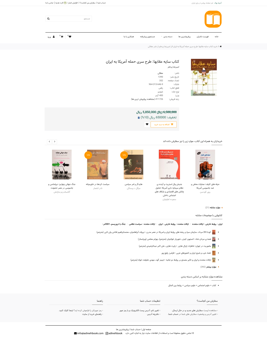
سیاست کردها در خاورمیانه (97, 184)
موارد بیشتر (211, 267)
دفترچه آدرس (153, 314)
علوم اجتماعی (204, 285)
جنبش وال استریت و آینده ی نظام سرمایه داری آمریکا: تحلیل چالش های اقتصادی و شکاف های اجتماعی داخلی (169, 189)
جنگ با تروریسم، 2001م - (113, 224)
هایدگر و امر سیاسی (133, 184)
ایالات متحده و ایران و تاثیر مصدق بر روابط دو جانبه (189, 260)
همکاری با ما (129, 36)
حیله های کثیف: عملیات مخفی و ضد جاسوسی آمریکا (205, 186)
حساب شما (101, 3)
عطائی (160, 73)
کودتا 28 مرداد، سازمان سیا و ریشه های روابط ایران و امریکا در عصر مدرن (179, 232)
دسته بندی (167, 36)
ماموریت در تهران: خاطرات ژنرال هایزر (195, 246)
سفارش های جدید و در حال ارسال (187, 310)
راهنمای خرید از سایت (92, 314)
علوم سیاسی (189, 285)
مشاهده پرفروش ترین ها (143, 99)
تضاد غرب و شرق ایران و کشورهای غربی (194, 253)
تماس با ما (49, 3)
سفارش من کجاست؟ (87, 3)
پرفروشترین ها (184, 36)
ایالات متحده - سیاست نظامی (142, 224)
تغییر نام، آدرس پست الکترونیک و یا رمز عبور (139, 310)
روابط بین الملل (175, 285)
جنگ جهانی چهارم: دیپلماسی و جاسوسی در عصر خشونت (61, 186)
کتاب (214, 285)
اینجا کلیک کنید (66, 310)
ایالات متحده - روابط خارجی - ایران (174, 224)
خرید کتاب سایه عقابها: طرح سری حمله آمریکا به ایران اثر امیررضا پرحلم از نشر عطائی (182, 46)
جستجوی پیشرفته (147, 36)
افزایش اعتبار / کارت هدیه (66, 3)
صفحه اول (146, 329)
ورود (49, 37)
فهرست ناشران (203, 36)
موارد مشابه (215, 207)
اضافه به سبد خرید (162, 124)
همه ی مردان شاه (203, 239)
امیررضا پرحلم (173, 67)
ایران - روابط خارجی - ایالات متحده (207, 224)
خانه (216, 36)
